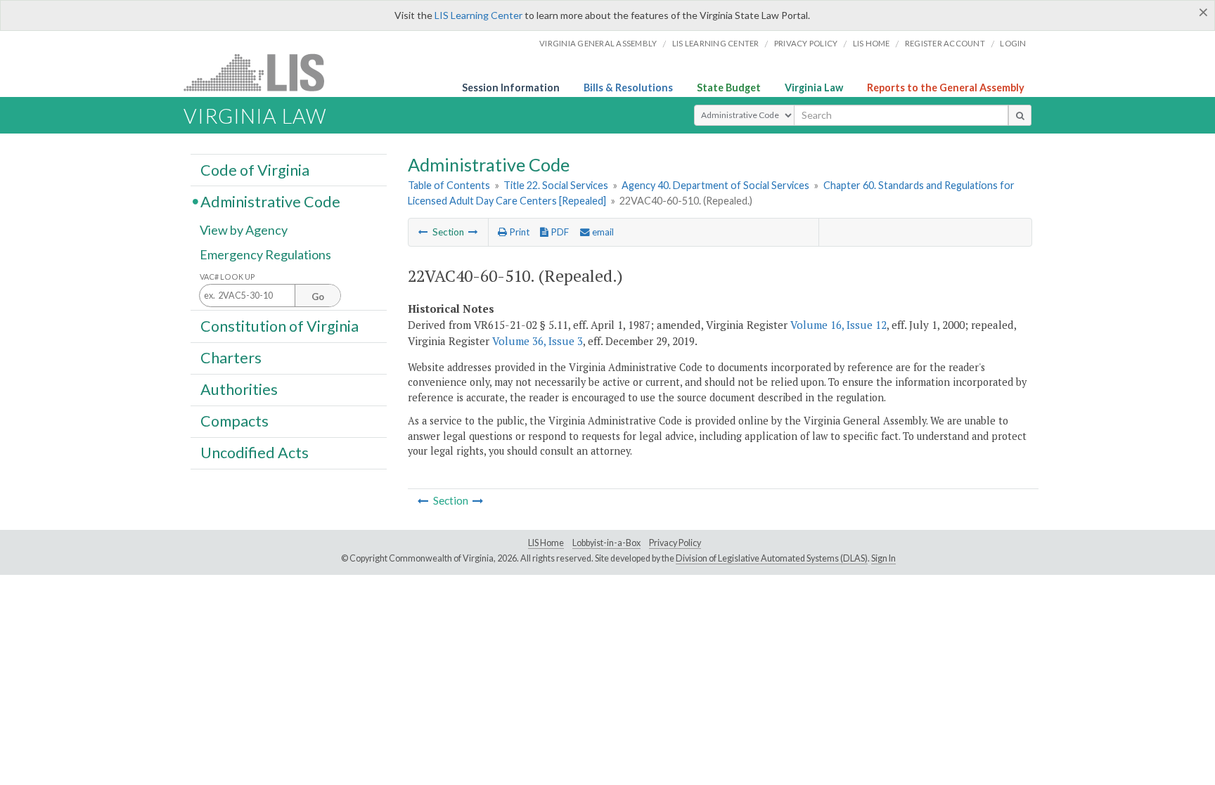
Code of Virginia (254, 169)
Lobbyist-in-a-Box (606, 543)
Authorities (239, 389)
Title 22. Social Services (555, 185)
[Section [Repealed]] (423, 232)
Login (1013, 43)
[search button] (1019, 115)
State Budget (729, 87)
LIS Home (546, 543)
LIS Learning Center (478, 15)
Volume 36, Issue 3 (537, 341)
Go (317, 296)
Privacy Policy (806, 43)
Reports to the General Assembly (945, 87)
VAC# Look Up (227, 276)
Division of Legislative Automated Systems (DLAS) (772, 558)
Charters (231, 358)
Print (518, 232)
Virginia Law (814, 87)
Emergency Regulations (265, 254)
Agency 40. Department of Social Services (715, 185)
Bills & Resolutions (628, 87)
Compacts (234, 421)
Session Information (511, 87)
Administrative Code (270, 201)
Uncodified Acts (254, 452)
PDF (558, 232)
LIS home (871, 43)
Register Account (945, 43)
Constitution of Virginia (279, 325)
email (602, 232)
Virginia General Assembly (598, 43)
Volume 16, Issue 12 (838, 325)
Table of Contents (449, 185)
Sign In (883, 558)
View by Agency (244, 230)
